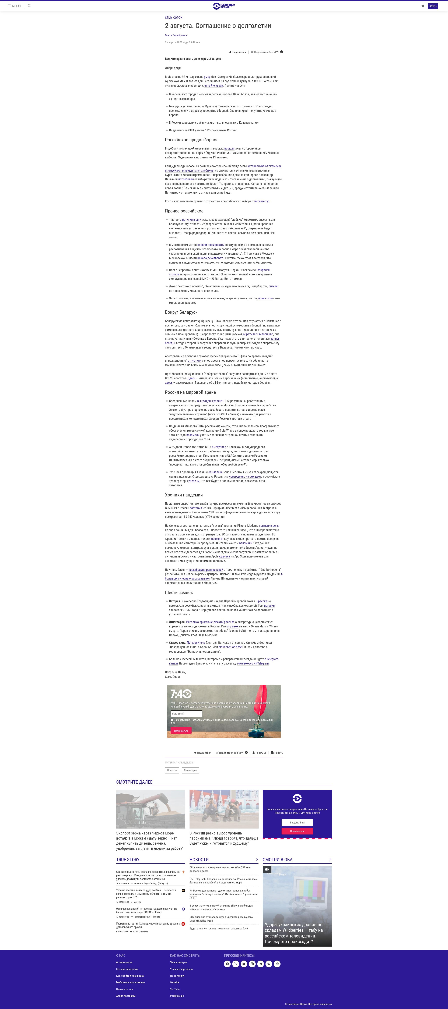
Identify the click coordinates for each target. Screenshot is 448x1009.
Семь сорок (173, 17)
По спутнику (177, 975)
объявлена (215, 472)
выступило (219, 447)
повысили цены (269, 525)
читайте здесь (213, 85)
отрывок (232, 626)
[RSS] (268, 964)
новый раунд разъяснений (205, 569)
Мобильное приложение (130, 982)
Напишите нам (124, 989)
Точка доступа (178, 962)
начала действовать (210, 258)
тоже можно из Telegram (253, 663)
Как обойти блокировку (130, 975)
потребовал (186, 179)
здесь (169, 382)
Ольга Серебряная (176, 35)
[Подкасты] (277, 964)
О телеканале (124, 962)
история (269, 605)
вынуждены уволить (210, 401)
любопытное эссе (230, 647)
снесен (273, 286)
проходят (217, 539)
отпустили (194, 360)
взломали (192, 435)
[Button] (238, 52)
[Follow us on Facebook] (227, 964)
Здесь (191, 378)
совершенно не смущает (245, 476)
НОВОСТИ (199, 859)
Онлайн (174, 982)
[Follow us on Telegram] (260, 964)
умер (207, 77)
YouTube (175, 989)
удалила (224, 556)
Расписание (177, 995)
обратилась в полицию (258, 334)
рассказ (263, 601)
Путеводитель (196, 642)
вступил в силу (192, 219)
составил (196, 508)
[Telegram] (422, 6)
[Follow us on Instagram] (252, 964)
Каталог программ (127, 969)
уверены (194, 481)
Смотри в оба (278, 859)
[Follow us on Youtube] (244, 964)
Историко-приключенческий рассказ (210, 622)
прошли (229, 148)
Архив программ (125, 995)
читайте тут (262, 201)
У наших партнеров (181, 969)
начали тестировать (210, 245)
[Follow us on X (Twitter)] (235, 964)
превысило (265, 298)
